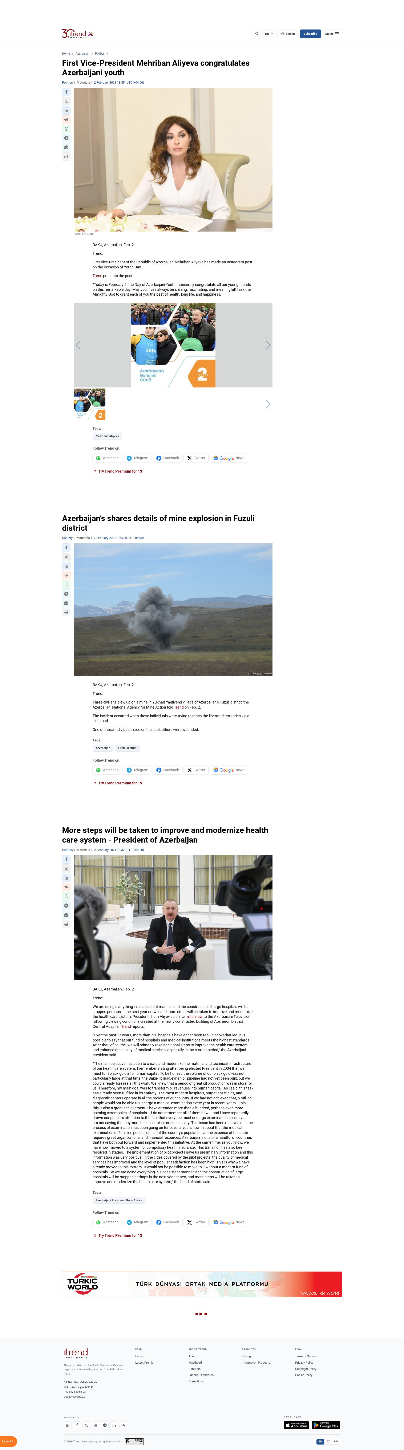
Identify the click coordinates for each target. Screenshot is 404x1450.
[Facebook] (77, 1425)
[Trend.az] (77, 33)
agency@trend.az (74, 1396)
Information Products (256, 1362)
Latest (139, 1356)
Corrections (196, 1381)
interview (195, 1016)
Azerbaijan (103, 748)
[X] (86, 1425)
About (193, 1356)
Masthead (195, 1362)
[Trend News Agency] (76, 1353)
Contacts (195, 1369)
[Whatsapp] (68, 1425)
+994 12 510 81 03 (75, 1391)
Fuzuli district (127, 748)
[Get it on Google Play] (326, 1425)
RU (336, 1441)
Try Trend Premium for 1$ (120, 471)
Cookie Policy (303, 1375)
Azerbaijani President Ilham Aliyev (119, 1200)
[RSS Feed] (123, 1425)
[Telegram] (105, 1425)
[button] (66, 92)
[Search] (257, 33)
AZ (328, 1441)
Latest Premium (145, 1362)
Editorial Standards (201, 1375)
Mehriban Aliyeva (107, 436)
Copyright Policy (305, 1369)
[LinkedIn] (114, 1425)
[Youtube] (95, 1425)
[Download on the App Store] (296, 1425)
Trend (98, 275)
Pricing (246, 1356)
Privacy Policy (304, 1362)
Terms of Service (305, 1356)
